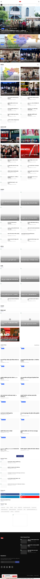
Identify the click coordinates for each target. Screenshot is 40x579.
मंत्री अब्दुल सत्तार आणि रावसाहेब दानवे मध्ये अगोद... (9, 218)
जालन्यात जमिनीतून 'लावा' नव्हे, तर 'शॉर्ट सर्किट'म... (32, 160)
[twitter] (4, 567)
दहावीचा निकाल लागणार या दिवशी (6, 155)
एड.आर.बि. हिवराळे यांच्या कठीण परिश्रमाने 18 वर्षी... (33, 299)
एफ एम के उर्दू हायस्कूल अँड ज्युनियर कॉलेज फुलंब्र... (29, 140)
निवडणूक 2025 (20, 507)
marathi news (3, 507)
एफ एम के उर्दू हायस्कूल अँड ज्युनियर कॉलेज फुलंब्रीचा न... (30, 414)
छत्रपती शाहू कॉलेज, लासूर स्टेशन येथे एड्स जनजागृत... (33, 172)
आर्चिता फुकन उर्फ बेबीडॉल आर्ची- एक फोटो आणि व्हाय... (10, 279)
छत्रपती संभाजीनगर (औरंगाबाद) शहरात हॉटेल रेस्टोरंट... (33, 98)
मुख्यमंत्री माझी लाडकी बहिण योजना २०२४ (32, 509)
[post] (20, 20)
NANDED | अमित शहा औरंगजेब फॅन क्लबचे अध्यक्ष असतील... (13, 228)
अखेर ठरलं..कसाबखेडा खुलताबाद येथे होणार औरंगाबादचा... (33, 540)
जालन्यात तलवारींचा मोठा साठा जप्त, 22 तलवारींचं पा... (9, 294)
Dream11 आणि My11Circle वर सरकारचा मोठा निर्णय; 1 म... (29, 155)
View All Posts (36, 345)
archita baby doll (19, 509)
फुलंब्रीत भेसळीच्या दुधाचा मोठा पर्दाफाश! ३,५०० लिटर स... (29, 60)
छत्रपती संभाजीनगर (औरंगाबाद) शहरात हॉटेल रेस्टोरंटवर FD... (28, 396)
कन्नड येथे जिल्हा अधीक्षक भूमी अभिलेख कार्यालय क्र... (9, 78)
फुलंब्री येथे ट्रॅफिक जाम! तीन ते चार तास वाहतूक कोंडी (29, 431)
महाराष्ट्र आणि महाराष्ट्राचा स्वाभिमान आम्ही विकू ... (13, 234)
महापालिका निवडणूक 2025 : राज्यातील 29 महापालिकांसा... (13, 177)
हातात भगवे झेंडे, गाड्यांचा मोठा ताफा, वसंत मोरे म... (29, 323)
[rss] (12, 567)
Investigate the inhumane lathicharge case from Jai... (16, 472)
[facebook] (2, 567)
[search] (39, 2)
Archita (15, 507)
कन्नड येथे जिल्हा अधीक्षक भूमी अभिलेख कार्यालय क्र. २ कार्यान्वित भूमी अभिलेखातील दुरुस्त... (15, 46)
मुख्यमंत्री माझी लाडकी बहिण (12, 509)
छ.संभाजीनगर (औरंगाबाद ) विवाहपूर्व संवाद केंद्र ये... (13, 120)
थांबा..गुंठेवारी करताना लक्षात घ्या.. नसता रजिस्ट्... (12, 183)
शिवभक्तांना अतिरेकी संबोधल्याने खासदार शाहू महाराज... (33, 223)
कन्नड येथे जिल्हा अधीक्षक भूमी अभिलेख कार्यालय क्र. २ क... (10, 360)
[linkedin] (7, 567)
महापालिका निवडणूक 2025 (4, 509)
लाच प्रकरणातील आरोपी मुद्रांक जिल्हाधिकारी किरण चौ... (29, 92)
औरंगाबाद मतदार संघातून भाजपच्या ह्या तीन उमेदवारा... (29, 203)
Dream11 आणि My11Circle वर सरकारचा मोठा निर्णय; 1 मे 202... (10, 449)
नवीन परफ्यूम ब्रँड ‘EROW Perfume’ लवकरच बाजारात (33, 177)
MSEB (8, 507)
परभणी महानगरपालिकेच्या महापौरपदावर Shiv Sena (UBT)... (13, 109)
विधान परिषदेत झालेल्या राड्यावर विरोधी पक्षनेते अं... (9, 339)
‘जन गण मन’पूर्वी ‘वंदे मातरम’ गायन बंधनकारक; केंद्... (33, 166)
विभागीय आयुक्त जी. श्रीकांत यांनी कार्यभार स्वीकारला (13, 160)
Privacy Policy (36, 575)
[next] (38, 4)
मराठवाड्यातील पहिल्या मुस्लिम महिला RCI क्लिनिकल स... (29, 77)
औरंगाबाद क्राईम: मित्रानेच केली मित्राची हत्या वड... (13, 299)
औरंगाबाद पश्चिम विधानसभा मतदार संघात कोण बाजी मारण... (9, 202)
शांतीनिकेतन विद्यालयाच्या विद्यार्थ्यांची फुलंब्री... (13, 171)
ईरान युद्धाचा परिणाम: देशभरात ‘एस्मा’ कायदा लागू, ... (13, 166)
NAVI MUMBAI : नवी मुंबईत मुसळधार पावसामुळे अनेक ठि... (9, 323)
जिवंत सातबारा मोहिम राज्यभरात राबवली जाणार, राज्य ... (33, 551)
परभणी (24, 509)
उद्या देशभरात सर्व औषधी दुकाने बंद (6, 140)
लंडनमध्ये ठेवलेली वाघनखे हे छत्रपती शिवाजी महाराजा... (28, 233)
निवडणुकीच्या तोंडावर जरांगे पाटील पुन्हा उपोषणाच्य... (29, 218)
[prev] (37, 4)
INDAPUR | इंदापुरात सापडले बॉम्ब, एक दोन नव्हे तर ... (29, 279)
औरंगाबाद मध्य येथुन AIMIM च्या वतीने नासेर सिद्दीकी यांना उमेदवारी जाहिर (12, 4)
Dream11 (12, 511)
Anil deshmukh (17, 511)
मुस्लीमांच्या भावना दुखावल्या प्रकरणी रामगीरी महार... (14, 467)
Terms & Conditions (30, 575)
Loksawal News (3, 32)
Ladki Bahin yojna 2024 (26, 507)
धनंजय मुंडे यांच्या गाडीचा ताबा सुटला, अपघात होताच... (33, 240)
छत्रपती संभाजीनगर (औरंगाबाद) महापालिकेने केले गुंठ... (14, 461)
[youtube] (9, 567)
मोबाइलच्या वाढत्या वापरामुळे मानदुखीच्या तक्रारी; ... (9, 259)
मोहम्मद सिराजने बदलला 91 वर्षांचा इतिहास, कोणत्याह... (30, 259)
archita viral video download (5, 511)
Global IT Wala (31, 578)
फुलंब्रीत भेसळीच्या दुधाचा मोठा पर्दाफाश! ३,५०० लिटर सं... (9, 378)
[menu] (1, 2)
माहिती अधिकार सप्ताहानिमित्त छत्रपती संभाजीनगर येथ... (32, 115)
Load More (19, 456)
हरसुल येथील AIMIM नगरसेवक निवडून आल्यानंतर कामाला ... (32, 109)
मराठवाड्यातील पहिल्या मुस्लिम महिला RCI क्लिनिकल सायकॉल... (30, 360)
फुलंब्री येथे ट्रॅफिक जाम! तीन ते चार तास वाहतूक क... (13, 104)
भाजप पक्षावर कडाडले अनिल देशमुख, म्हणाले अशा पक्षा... (13, 240)
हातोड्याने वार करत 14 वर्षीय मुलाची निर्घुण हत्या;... (29, 294)
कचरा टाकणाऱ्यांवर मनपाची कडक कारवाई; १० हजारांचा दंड (13, 98)
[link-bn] (20, 520)
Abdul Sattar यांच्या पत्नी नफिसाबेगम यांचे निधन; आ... (33, 104)
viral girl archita (34, 507)
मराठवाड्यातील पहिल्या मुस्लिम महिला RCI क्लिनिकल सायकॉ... (9, 60)
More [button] (38, 64)
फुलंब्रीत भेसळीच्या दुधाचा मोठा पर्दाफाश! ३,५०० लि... (9, 93)
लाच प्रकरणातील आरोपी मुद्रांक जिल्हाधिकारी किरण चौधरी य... (30, 378)
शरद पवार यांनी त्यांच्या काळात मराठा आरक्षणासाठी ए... (12, 223)
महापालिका (11, 507)
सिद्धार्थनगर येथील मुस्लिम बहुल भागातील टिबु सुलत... (13, 115)
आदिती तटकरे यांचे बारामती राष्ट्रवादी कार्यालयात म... (33, 228)
